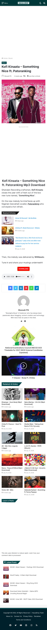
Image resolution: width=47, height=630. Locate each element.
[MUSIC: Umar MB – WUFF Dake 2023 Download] (6, 601)
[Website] (22, 321)
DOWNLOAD (23, 269)
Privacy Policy (27, 616)
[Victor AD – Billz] (12, 482)
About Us (9, 616)
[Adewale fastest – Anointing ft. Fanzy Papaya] (34, 482)
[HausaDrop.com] (23, 3)
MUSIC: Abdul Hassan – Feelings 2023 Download (27, 567)
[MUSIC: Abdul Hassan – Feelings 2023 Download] (6, 569)
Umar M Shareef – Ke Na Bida (25, 218)
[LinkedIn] (21, 288)
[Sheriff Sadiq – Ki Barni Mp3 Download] (6, 577)
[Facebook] (10, 288)
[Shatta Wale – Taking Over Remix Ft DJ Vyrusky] (34, 416)
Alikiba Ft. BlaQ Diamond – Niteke (27, 228)
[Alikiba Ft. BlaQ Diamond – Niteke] (8, 230)
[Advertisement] (23, 31)
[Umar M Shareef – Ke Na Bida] (8, 221)
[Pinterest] (26, 288)
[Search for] (44, 3)
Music (11, 58)
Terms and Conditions (23, 620)
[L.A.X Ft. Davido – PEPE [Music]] (34, 438)
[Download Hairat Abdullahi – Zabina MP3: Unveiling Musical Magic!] (6, 593)
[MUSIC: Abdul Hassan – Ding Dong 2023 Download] (6, 585)
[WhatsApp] (31, 288)
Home (5, 58)
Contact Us (18, 616)
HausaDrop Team (38, 613)
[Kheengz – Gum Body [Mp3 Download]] (12, 394)
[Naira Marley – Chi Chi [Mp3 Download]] (34, 394)
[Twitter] (15, 288)
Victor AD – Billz (7, 490)
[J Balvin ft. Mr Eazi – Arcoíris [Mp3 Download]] (34, 460)
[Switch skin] (40, 3)
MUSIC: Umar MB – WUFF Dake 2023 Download (26, 599)
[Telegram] (36, 288)
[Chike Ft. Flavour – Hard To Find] (12, 416)
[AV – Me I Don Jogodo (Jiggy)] (12, 438)
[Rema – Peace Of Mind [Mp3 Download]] (12, 460)
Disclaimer (37, 616)
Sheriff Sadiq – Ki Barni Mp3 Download (23, 575)
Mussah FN (23, 310)
